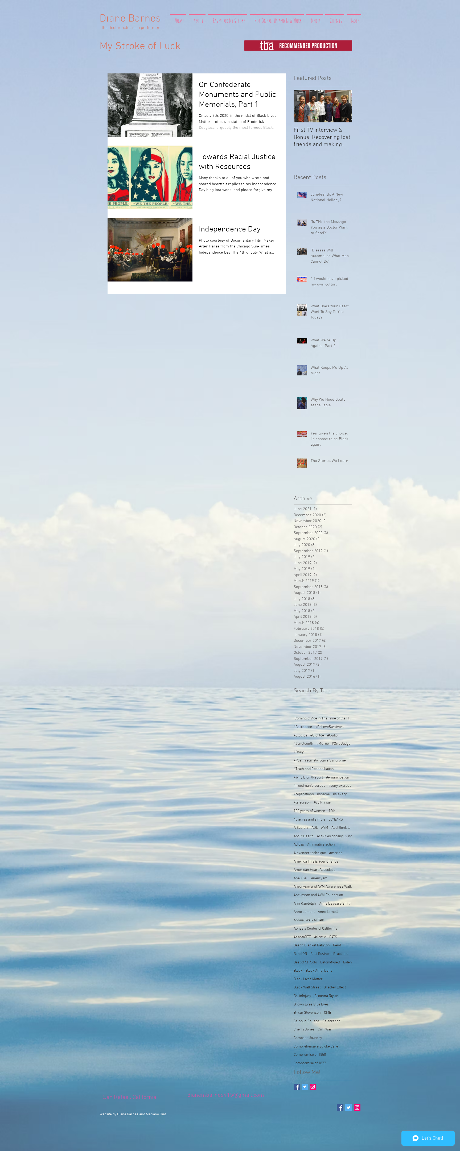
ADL (314, 828)
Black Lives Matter (308, 979)
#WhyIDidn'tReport (308, 777)
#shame (323, 794)
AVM (324, 828)
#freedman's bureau (309, 786)
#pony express (339, 786)
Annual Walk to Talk (309, 920)
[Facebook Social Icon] (340, 1107)
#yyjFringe (322, 802)
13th (331, 811)
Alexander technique (310, 853)
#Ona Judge (341, 744)
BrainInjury (302, 996)
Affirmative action (321, 844)
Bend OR (300, 954)
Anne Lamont (304, 912)
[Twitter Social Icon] (348, 1107)
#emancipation (337, 777)
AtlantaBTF (302, 937)
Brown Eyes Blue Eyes (311, 1004)
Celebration (331, 1021)
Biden (347, 962)
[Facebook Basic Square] (297, 1087)
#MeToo (323, 744)
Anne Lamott (328, 912)
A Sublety (301, 828)
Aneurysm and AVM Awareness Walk (323, 886)
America (335, 853)
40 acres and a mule (309, 819)
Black (298, 970)
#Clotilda (300, 735)
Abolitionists (341, 828)
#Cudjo (332, 735)
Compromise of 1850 (310, 1055)
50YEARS (335, 819)
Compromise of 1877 (310, 1063)
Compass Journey (308, 1038)
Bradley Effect (335, 987)
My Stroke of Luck (140, 46)
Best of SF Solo (305, 962)
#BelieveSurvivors (329, 727)
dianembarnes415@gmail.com (225, 1095)
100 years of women (309, 811)
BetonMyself (330, 962)
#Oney (299, 752)
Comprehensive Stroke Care (316, 1046)
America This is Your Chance (316, 861)
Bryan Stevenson (307, 1013)
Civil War (325, 1029)
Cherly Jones (304, 1029)
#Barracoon (303, 727)
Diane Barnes (130, 19)
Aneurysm (319, 878)
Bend (337, 945)
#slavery (340, 794)
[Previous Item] (302, 106)
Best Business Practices (329, 954)
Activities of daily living (334, 836)
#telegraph (302, 802)
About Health (304, 836)
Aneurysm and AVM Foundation (318, 895)
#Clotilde (317, 735)
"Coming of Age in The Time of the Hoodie (323, 718)
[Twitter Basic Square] (305, 1087)
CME (327, 1013)
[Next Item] (343, 106)
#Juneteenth (303, 744)
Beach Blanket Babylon (312, 945)
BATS (333, 937)
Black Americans (319, 970)
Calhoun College (306, 1021)
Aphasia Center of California (315, 928)
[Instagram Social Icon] (313, 1087)
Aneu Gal (301, 878)
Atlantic (320, 937)
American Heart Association (316, 870)
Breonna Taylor (326, 996)
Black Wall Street (307, 987)
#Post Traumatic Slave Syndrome (320, 760)
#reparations (304, 794)
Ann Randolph (305, 903)
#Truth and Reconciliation (314, 769)
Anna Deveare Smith (335, 903)
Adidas (299, 844)
